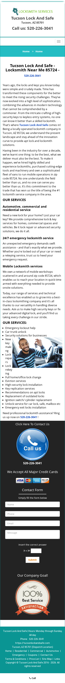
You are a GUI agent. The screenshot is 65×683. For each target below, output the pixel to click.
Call (33, 678)
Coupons (32, 655)
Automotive (52, 651)
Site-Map (47, 659)
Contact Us (46, 655)
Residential (21, 651)
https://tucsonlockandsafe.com (32, 643)
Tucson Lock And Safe (33, 125)
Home (26, 51)
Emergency (18, 655)
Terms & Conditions (15, 659)
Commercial (36, 651)
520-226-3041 (40, 28)
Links (57, 659)
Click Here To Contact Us (33, 424)
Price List (34, 659)
